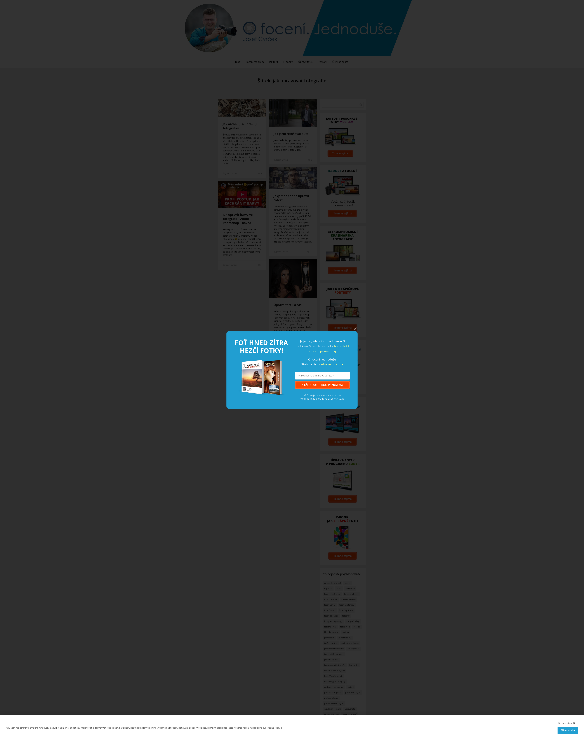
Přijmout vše (568, 730)
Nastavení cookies (567, 722)
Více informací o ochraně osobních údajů (322, 398)
